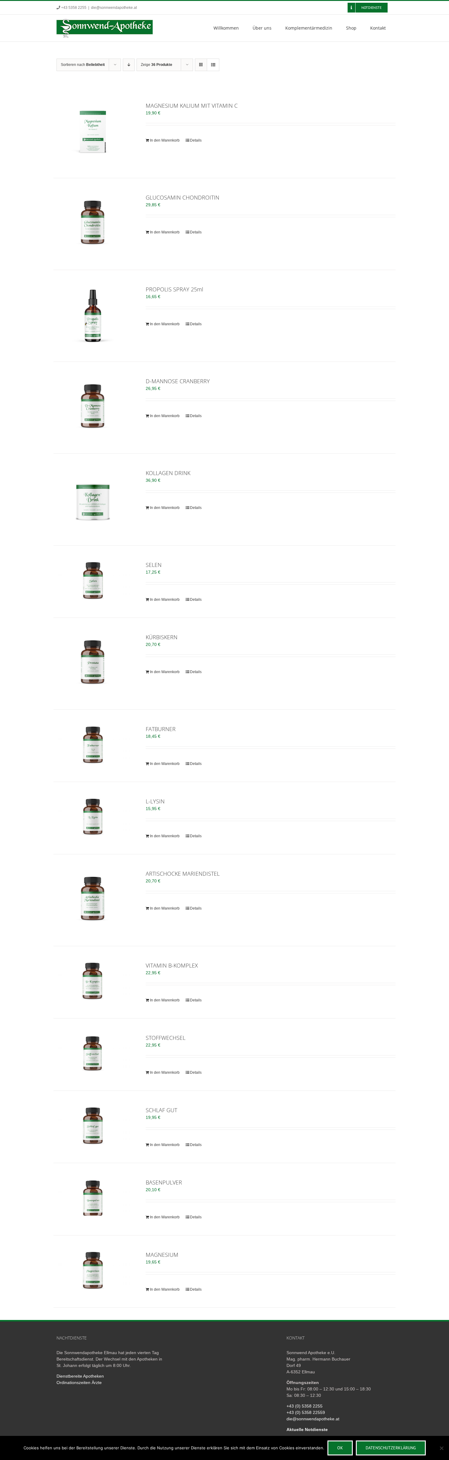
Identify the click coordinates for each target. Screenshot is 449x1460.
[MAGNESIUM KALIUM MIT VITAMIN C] (92, 132)
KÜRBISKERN (161, 637)
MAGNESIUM (162, 1254)
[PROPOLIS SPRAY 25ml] (92, 315)
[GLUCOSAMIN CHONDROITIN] (92, 223)
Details (196, 140)
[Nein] (441, 1448)
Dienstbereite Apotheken (80, 1376)
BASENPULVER (164, 1182)
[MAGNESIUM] (92, 1270)
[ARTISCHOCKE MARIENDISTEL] (92, 900)
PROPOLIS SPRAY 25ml (174, 289)
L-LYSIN (155, 801)
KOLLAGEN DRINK (168, 473)
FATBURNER (161, 729)
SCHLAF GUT (161, 1110)
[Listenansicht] (213, 65)
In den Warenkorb (165, 140)
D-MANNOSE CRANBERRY (178, 381)
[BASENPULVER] (92, 1198)
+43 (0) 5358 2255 (305, 1406)
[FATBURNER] (92, 744)
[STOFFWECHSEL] (92, 1053)
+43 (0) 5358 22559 (306, 1412)
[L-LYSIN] (92, 817)
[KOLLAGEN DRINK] (92, 499)
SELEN (154, 564)
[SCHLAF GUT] (92, 1125)
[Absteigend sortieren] (129, 65)
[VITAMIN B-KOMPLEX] (92, 981)
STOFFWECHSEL (165, 1037)
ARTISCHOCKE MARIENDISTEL (183, 873)
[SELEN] (92, 580)
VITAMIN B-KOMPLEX (172, 965)
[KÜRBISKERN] (92, 663)
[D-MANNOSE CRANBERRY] (92, 407)
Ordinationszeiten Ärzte (79, 1382)
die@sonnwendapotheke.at (114, 7)
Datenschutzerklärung (391, 1448)
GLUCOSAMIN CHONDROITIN (182, 197)
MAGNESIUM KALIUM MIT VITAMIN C (192, 105)
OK (340, 1448)
